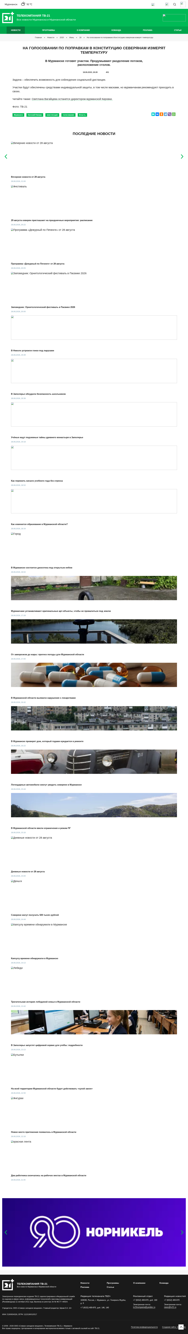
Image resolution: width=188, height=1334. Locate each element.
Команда (116, 30)
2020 (62, 37)
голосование (68, 115)
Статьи (177, 30)
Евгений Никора (35, 115)
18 (80, 37)
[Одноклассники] (161, 114)
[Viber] (169, 114)
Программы (48, 30)
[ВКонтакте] (157, 114)
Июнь (71, 37)
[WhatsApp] (174, 114)
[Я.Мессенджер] (153, 114)
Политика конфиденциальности (144, 1327)
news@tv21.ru (170, 1307)
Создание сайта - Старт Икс (174, 1327)
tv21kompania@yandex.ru (144, 1307)
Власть (82, 115)
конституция (52, 115)
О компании (83, 30)
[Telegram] (165, 114)
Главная (38, 37)
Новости (15, 30)
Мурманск (18, 115)
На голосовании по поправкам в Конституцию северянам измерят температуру (120, 37)
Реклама (147, 30)
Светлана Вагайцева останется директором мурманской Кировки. (72, 99)
